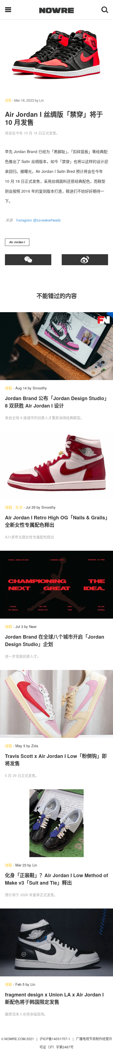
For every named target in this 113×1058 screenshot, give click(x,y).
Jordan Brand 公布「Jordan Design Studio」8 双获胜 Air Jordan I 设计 (56, 402)
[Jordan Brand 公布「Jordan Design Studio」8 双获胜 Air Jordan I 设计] (56, 346)
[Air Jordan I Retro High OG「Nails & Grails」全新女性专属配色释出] (56, 465)
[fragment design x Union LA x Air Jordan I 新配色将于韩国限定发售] (56, 942)
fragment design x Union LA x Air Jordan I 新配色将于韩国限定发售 (54, 998)
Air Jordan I (17, 242)
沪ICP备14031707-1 (55, 1038)
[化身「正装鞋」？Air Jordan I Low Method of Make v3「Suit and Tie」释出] (56, 823)
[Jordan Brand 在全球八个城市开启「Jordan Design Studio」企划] (56, 585)
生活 (18, 507)
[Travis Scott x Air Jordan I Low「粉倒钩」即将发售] (56, 704)
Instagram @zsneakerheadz (38, 220)
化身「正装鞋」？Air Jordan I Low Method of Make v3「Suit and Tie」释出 (56, 879)
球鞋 (8, 100)
